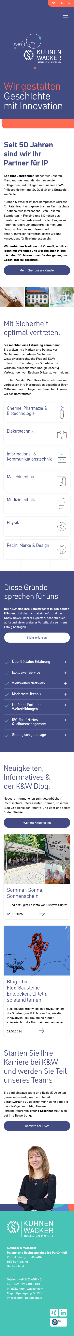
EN (61, 3)
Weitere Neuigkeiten (37, 822)
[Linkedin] (63, 1312)
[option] (37, 75)
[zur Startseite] (37, 1228)
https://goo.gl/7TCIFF (28, 1293)
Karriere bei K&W (37, 1126)
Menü (65, 15)
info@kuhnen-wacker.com (25, 1288)
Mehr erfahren (37, 637)
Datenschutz (33, 1297)
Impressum (15, 1297)
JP (68, 3)
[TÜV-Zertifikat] (58, 1322)
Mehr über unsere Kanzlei (37, 270)
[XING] (54, 1312)
